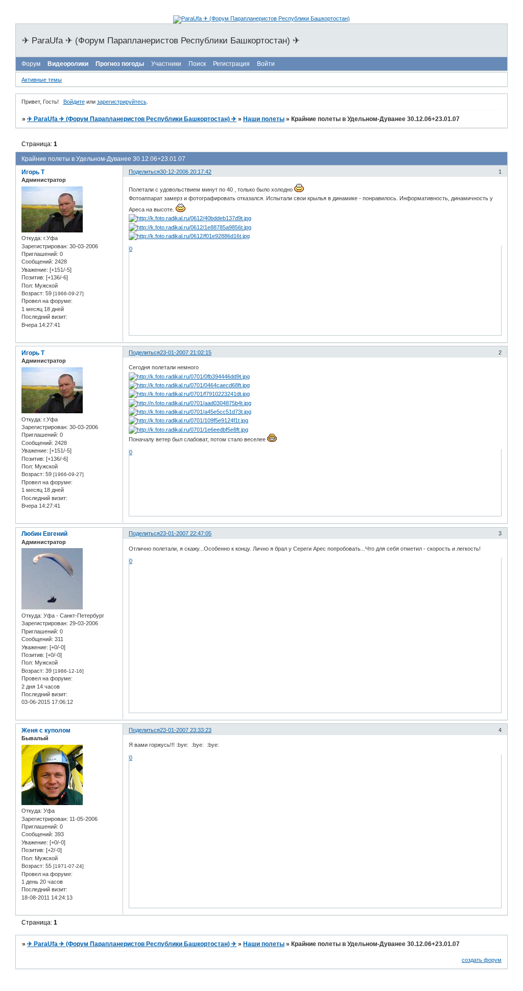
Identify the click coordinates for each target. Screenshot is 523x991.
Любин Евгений (44, 533)
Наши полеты (263, 119)
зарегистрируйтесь (122, 102)
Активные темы (41, 80)
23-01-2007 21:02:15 (185, 352)
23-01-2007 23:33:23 (185, 730)
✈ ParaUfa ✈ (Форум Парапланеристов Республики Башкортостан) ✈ (131, 119)
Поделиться (144, 172)
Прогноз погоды (120, 63)
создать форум (482, 960)
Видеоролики (67, 63)
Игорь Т (32, 172)
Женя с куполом (45, 730)
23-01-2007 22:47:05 (185, 533)
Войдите (74, 102)
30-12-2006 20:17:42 (185, 172)
